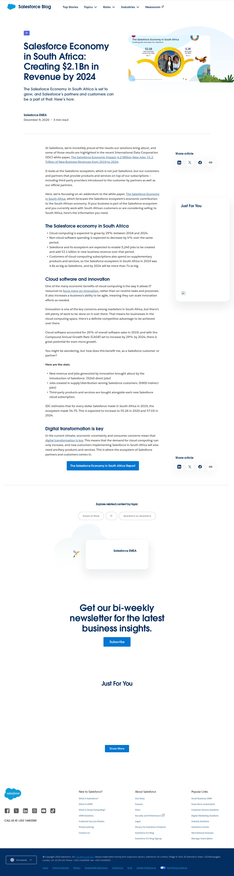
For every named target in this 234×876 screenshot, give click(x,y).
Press (137, 809)
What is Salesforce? (88, 798)
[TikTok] (53, 812)
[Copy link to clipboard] (210, 162)
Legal (138, 821)
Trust (129, 867)
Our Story (140, 798)
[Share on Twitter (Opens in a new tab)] (189, 162)
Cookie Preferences (146, 867)
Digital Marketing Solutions (204, 815)
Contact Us (84, 832)
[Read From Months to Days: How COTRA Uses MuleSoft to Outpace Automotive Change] (43, 725)
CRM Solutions (86, 815)
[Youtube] (44, 812)
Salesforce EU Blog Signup (148, 838)
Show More (117, 748)
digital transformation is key (64, 440)
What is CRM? (86, 804)
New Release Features (202, 832)
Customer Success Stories (91, 821)
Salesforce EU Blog (144, 832)
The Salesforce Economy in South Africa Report (102, 466)
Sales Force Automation (203, 804)
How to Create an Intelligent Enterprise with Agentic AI (201, 251)
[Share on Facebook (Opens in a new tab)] (200, 162)
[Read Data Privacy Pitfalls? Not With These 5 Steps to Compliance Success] (92, 725)
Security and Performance (148, 815)
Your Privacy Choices (177, 867)
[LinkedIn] (26, 812)
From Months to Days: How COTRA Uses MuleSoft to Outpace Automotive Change (42, 746)
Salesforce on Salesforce (137, 515)
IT (27, 33)
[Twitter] (17, 812)
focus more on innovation (80, 291)
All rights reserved (85, 856)
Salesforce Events (200, 826)
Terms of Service (60, 867)
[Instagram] (35, 812)
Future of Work (91, 515)
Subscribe (117, 642)
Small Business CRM (201, 798)
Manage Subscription (202, 838)
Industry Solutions (200, 821)
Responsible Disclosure (96, 867)
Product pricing (86, 826)
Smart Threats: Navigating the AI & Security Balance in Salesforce (202, 290)
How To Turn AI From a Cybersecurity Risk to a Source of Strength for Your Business (189, 746)
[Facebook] (7, 812)
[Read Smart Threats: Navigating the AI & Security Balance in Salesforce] (193, 275)
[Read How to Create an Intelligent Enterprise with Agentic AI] (193, 238)
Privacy (76, 867)
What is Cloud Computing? (92, 809)
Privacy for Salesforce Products (150, 826)
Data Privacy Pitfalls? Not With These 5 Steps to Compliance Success (90, 744)
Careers (139, 804)
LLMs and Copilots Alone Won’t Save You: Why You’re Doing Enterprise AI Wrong (141, 744)
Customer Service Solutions (205, 809)
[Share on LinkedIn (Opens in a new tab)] (179, 162)
